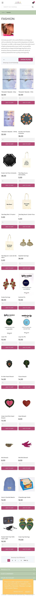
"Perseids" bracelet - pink (25, 92)
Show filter (26, 59)
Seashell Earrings (23, 255)
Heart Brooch (22, 416)
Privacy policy (18, 591)
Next (26, 560)
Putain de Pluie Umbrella (8, 173)
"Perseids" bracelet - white (9, 131)
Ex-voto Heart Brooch (7, 376)
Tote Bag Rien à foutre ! (8, 214)
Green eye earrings (24, 537)
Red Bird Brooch (23, 457)
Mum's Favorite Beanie (8, 497)
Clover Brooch (22, 376)
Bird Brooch (4, 457)
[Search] (32, 7)
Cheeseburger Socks (24, 497)
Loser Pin (4, 336)
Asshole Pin (21, 297)
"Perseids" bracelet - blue (8, 92)
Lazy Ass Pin (22, 336)
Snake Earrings (5, 297)
